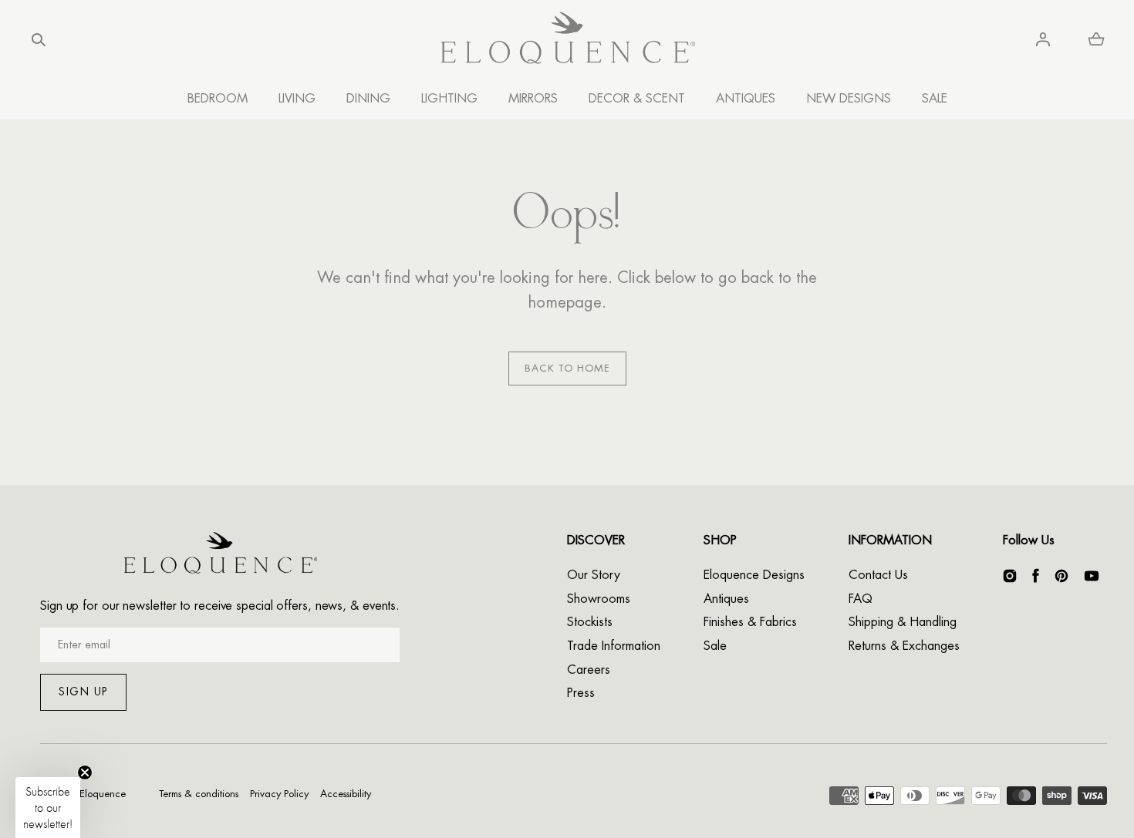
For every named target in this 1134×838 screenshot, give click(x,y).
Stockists (590, 622)
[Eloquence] (567, 39)
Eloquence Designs (754, 575)
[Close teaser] (85, 772)
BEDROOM (217, 99)
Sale (715, 646)
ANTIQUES (745, 99)
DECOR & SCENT (637, 99)
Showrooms (598, 599)
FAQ (860, 599)
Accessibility (345, 794)
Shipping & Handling (903, 622)
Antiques (726, 599)
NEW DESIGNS (848, 99)
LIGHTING (449, 99)
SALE (934, 99)
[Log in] (1043, 39)
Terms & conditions (198, 794)
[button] (38, 39)
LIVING (297, 99)
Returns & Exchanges (904, 646)
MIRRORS (533, 99)
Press (581, 693)
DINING (368, 99)
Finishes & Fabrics (750, 622)
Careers (588, 670)
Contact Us (878, 575)
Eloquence (102, 794)
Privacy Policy (279, 794)
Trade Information (613, 646)
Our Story (593, 575)
